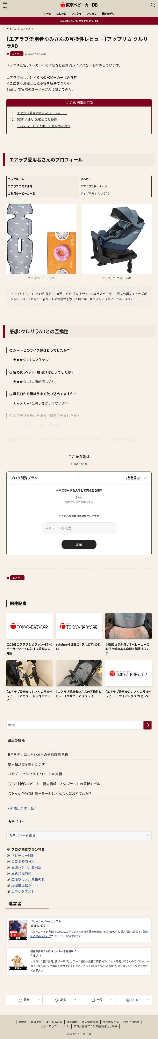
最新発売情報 (21, 873)
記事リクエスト (23, 891)
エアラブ (16, 54)
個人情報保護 (90, 1022)
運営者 (22, 1022)
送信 (79, 544)
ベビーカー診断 (23, 855)
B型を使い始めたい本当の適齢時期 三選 (38, 754)
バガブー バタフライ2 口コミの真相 (35, 774)
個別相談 (72, 1022)
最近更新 (36, 1022)
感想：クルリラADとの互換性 (37, 119)
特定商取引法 (110, 1022)
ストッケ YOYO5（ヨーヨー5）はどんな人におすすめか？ (50, 793)
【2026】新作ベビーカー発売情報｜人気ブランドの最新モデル (54, 783)
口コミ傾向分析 (23, 861)
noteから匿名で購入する (79, 502)
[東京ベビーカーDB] (78, 5)
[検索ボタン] (153, 5)
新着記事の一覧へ (23, 808)
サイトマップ (48, 1026)
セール (65, 1026)
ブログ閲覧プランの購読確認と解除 (95, 1026)
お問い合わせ (131, 1022)
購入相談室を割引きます (26, 764)
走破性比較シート (24, 885)
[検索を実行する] (147, 725)
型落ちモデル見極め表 (28, 879)
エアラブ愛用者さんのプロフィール (42, 113)
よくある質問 (54, 1022)
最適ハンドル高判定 (26, 867)
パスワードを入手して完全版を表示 (43, 126)
